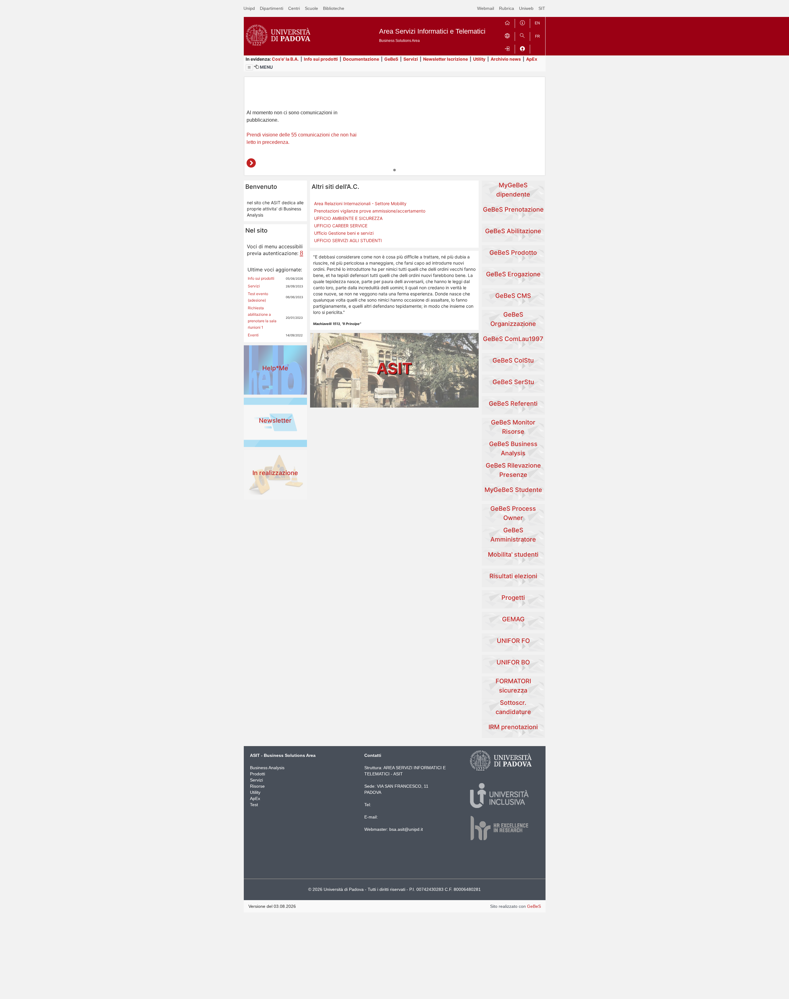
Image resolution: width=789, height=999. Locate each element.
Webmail (485, 8)
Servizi (410, 59)
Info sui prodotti (321, 59)
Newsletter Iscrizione (445, 59)
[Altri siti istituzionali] (507, 35)
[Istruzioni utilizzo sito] (522, 22)
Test (254, 804)
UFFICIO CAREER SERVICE (340, 225)
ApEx (531, 59)
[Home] (507, 22)
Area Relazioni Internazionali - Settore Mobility (360, 203)
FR (537, 36)
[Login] (507, 48)
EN (537, 23)
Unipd (249, 8)
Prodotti (257, 773)
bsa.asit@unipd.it (406, 829)
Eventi (253, 335)
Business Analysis (267, 767)
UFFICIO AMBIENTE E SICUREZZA (348, 218)
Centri (294, 8)
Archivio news (506, 59)
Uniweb (526, 8)
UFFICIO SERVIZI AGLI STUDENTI (348, 240)
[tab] (394, 170)
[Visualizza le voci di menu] (249, 67)
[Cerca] (522, 35)
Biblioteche (333, 8)
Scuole (311, 8)
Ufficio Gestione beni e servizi (344, 233)
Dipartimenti (271, 8)
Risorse (257, 786)
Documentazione (361, 59)
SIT (541, 8)
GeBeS (391, 59)
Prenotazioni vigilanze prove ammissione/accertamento (369, 210)
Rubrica (506, 8)
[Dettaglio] (251, 163)
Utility (479, 59)
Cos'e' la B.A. (285, 59)
